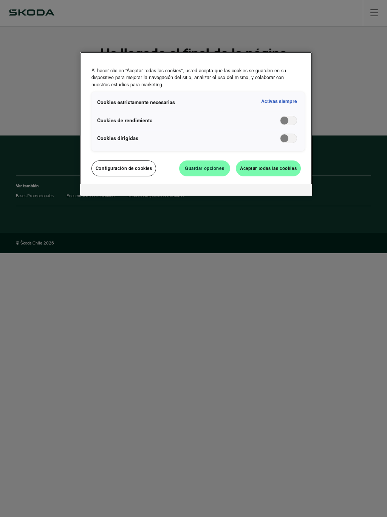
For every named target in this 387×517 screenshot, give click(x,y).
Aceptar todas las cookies (268, 168)
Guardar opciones (204, 168)
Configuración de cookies (124, 168)
